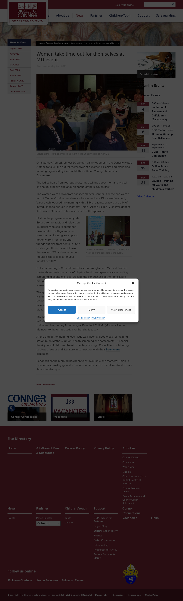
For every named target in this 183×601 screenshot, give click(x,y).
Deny (91, 310)
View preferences (121, 310)
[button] (133, 283)
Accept (62, 310)
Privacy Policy (98, 318)
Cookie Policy (83, 318)
